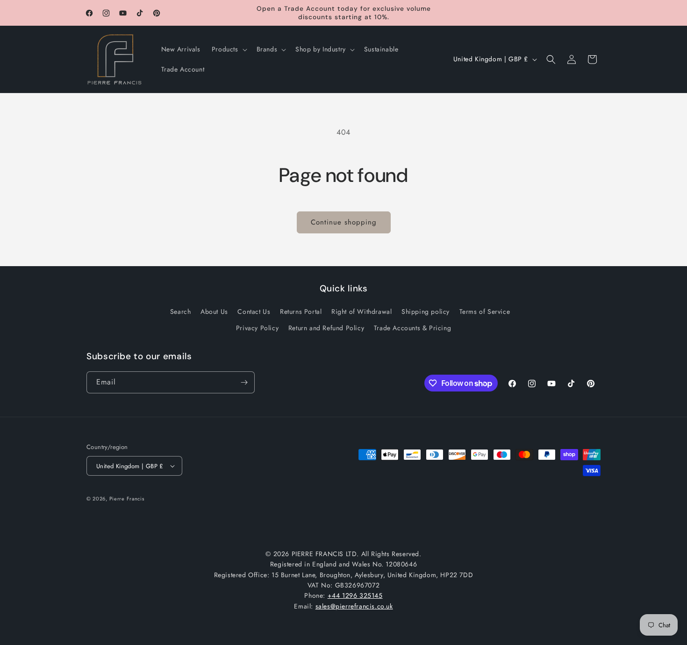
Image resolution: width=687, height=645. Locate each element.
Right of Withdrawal (361, 311)
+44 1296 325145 (355, 595)
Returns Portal (301, 311)
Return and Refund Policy (326, 328)
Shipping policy (425, 311)
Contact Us (253, 311)
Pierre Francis (126, 498)
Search (180, 311)
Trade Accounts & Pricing (412, 328)
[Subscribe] (244, 382)
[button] (228, 49)
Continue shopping (344, 222)
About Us (214, 311)
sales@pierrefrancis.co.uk (354, 606)
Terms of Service (484, 311)
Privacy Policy (257, 328)
